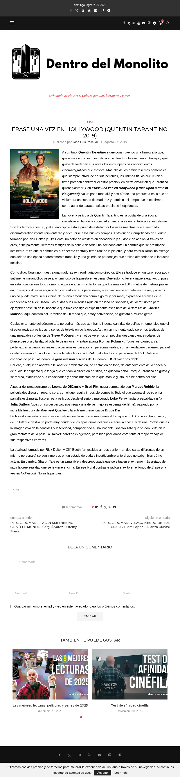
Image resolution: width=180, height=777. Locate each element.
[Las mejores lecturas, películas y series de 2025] (50, 674)
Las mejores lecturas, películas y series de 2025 (50, 705)
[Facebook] (71, 10)
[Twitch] (102, 10)
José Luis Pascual (85, 142)
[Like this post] (96, 507)
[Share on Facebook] (101, 507)
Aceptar (102, 772)
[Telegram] (108, 10)
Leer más (121, 772)
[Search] (167, 23)
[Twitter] (76, 10)
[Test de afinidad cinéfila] (129, 674)
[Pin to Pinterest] (110, 507)
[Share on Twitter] (105, 507)
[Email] (95, 10)
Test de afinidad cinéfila (130, 705)
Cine (16, 489)
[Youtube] (89, 10)
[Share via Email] (114, 507)
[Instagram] (83, 10)
